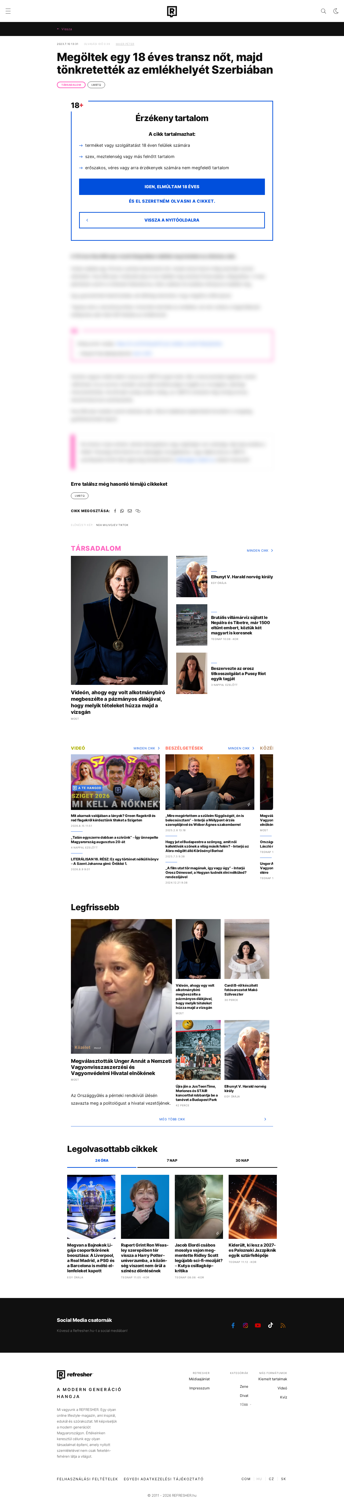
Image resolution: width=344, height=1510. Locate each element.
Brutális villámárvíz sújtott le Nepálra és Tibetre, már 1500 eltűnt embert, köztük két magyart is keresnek (240, 625)
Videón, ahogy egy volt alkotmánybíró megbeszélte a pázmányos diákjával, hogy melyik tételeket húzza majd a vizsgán (118, 702)
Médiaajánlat (199, 1379)
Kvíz (283, 1397)
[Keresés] (320, 11)
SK (283, 1479)
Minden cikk (257, 550)
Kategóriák (239, 1373)
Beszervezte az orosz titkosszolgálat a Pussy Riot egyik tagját (238, 673)
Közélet (270, 748)
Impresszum (199, 1388)
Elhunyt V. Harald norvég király (242, 576)
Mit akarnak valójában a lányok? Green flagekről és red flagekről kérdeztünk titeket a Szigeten (113, 817)
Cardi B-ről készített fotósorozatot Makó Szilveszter (241, 989)
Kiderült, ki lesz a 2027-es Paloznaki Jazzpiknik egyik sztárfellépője (252, 1250)
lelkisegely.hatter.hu (195, 459)
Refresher (201, 1373)
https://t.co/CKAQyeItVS (139, 343)
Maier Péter (125, 44)
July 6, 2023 (142, 353)
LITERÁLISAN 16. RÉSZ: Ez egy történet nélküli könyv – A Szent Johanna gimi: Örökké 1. (115, 861)
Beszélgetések (184, 748)
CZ (271, 1479)
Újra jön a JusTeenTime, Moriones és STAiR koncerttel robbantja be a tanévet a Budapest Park (197, 1093)
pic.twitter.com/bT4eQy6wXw (193, 343)
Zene (244, 1386)
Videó (78, 748)
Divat (244, 1395)
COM (246, 1479)
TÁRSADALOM (71, 84)
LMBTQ (96, 84)
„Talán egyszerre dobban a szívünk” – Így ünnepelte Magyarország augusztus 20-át (114, 839)
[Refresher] (172, 11)
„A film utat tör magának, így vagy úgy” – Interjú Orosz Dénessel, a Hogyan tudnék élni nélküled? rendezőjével (205, 872)
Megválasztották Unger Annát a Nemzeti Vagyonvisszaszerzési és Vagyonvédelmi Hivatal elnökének (121, 1067)
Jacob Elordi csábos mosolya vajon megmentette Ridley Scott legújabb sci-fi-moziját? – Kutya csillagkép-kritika (198, 1258)
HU (259, 1479)
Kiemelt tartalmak (272, 1379)
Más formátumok (273, 1373)
